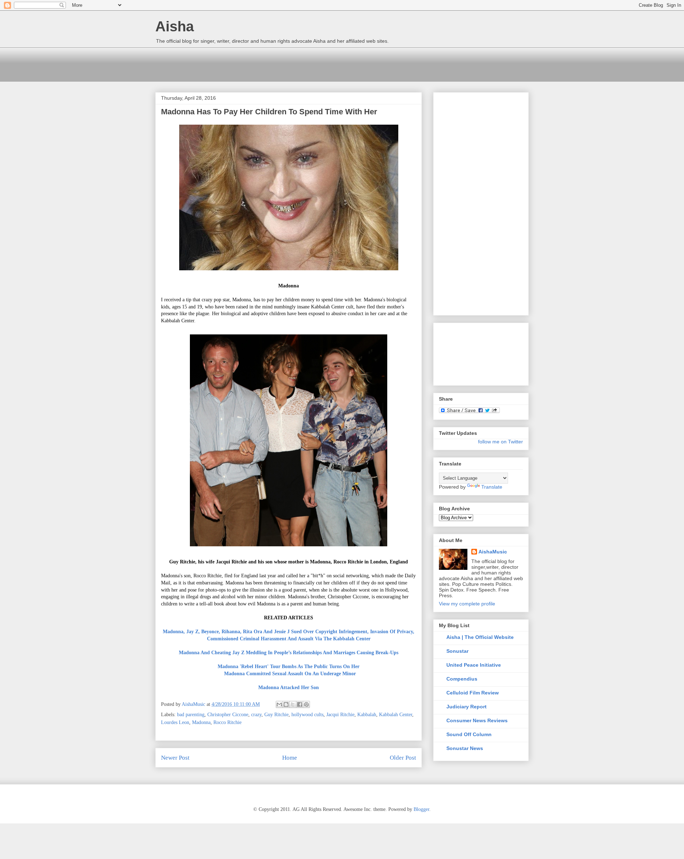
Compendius (461, 679)
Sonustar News (464, 748)
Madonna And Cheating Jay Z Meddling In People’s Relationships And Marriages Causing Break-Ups (288, 652)
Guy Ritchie (276, 714)
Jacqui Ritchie (340, 714)
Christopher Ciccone (227, 714)
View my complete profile (467, 603)
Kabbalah (366, 714)
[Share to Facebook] (299, 704)
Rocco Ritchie (227, 722)
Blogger (421, 809)
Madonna (201, 722)
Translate (491, 487)
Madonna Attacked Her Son (288, 687)
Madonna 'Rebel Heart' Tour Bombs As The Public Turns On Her (288, 666)
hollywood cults (307, 714)
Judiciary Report (466, 706)
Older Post (403, 757)
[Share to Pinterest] (306, 704)
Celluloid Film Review (472, 693)
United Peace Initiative (473, 665)
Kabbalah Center (395, 714)
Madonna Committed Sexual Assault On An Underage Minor (290, 673)
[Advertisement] (285, 63)
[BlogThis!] (286, 704)
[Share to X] (292, 704)
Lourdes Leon (175, 722)
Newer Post (175, 757)
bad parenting (190, 714)
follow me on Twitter (500, 441)
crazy (256, 714)
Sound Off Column (469, 734)
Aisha (174, 26)
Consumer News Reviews (477, 720)
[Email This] (279, 704)
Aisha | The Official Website (480, 637)
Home (289, 757)
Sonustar (457, 651)
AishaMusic (492, 552)
